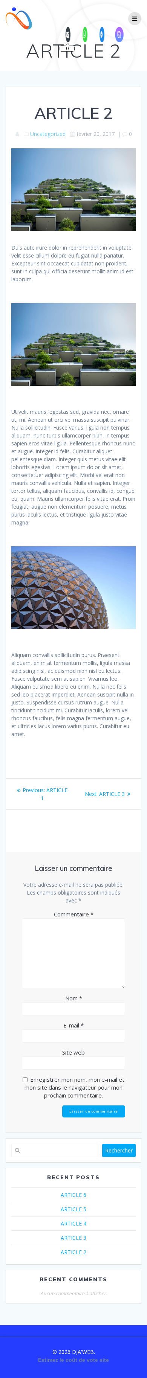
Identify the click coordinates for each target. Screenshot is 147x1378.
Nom (73, 998)
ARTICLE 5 (73, 1209)
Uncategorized (48, 133)
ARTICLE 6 (73, 1194)
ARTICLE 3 (73, 1237)
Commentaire (73, 914)
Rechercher (119, 1150)
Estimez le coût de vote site (73, 1360)
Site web (73, 1052)
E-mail (73, 1025)
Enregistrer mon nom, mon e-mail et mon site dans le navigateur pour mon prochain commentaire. (74, 1087)
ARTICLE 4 (73, 1223)
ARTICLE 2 (73, 1252)
